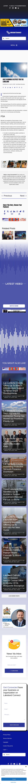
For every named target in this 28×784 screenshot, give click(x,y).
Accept (14, 779)
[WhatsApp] (12, 87)
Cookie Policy (13, 782)
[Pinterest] (17, 87)
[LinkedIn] (10, 87)
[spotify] (20, 764)
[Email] (19, 87)
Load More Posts (14, 596)
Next (22, 196)
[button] (26, 766)
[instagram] (13, 8)
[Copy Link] (22, 87)
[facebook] (10, 8)
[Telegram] (15, 87)
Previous (8, 196)
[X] (5, 87)
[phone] (18, 8)
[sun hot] (14, 63)
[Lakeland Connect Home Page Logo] (14, 30)
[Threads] (23, 211)
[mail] (15, 8)
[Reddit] (8, 87)
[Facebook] (3, 87)
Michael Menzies (21, 84)
